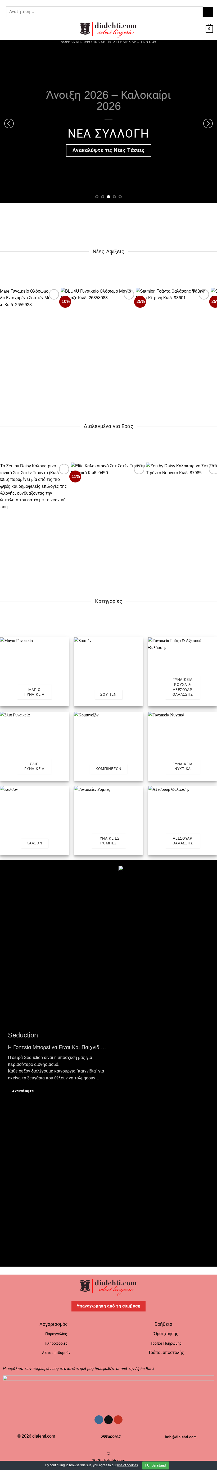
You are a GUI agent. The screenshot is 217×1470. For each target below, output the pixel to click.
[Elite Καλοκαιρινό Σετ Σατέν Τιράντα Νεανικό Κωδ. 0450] (108, 508)
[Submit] (208, 12)
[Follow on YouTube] (112, 2)
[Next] (208, 123)
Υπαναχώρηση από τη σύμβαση (108, 1306)
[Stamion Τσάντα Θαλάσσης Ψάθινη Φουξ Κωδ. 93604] (108, 333)
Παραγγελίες (56, 1334)
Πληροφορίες (56, 1343)
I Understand (155, 1465)
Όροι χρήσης (166, 1333)
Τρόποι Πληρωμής (166, 1343)
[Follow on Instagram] (102, 2)
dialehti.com (43, 1436)
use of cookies (127, 1465)
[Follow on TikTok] (107, 2)
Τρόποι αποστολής (166, 1352)
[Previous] (9, 123)
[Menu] (7, 29)
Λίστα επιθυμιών (56, 1353)
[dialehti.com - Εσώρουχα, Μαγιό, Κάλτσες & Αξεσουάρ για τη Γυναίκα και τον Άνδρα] (108, 29)
